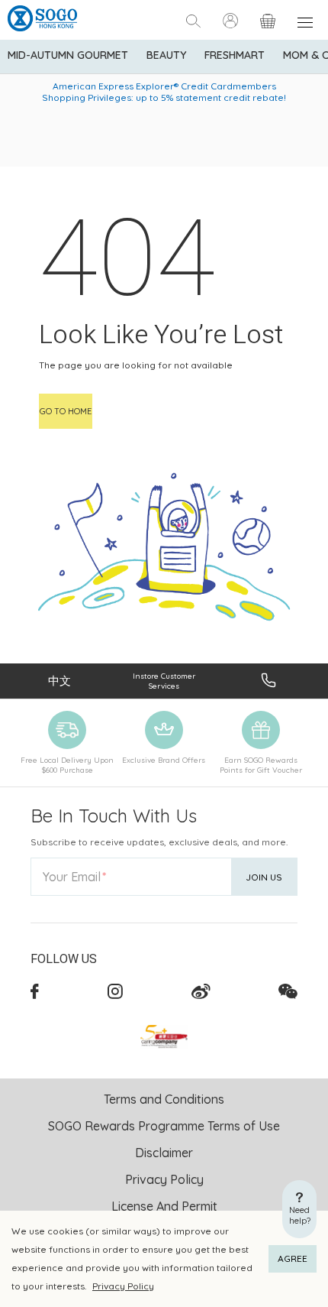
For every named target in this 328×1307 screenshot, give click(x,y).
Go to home (66, 411)
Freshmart (234, 55)
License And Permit (164, 1206)
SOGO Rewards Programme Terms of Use (164, 1125)
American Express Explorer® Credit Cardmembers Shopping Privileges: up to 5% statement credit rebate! (164, 91)
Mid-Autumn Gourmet (68, 55)
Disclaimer (164, 1152)
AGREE (292, 1258)
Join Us (264, 877)
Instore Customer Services (164, 681)
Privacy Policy (123, 1286)
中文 (59, 680)
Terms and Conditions (164, 1099)
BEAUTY (166, 55)
